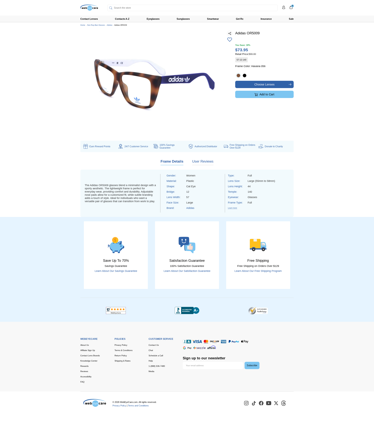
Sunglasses (183, 19)
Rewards (84, 366)
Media (151, 371)
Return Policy (121, 355)
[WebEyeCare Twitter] (276, 403)
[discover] (214, 341)
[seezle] (199, 348)
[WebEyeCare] (95, 403)
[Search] (110, 8)
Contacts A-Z (122, 19)
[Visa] (197, 341)
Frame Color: (250, 66)
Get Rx (239, 19)
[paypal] (234, 341)
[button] (229, 40)
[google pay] (187, 348)
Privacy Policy (121, 345)
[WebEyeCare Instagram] (246, 403)
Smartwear (213, 19)
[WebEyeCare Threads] (283, 403)
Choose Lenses (264, 84)
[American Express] (223, 341)
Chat (151, 350)
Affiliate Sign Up (87, 350)
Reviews (84, 371)
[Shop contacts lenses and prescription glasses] (89, 9)
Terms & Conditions (124, 350)
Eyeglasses (153, 19)
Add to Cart (266, 94)
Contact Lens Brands (90, 355)
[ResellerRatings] (258, 310)
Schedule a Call (156, 355)
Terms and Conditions (138, 405)
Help (151, 361)
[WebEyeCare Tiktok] (254, 403)
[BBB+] (187, 310)
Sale (291, 19)
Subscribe (252, 365)
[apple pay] (244, 341)
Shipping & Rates (122, 361)
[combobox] (192, 8)
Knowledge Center (88, 361)
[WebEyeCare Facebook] (261, 403)
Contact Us (154, 345)
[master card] (205, 341)
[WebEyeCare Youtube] (268, 403)
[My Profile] (283, 9)
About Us (84, 345)
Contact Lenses (89, 19)
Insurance (266, 19)
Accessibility (85, 376)
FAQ (82, 382)
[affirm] (211, 347)
